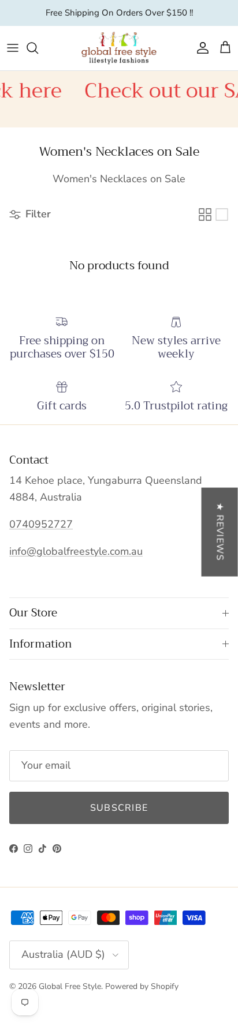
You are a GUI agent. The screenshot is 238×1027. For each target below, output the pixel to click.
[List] (222, 214)
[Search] (38, 48)
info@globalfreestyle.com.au (76, 551)
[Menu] (12, 48)
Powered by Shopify (141, 986)
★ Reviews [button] (220, 531)
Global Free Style (70, 986)
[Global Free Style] (119, 48)
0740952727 (41, 524)
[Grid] (205, 214)
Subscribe (119, 808)
